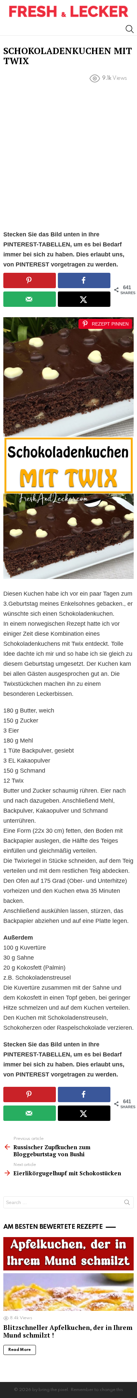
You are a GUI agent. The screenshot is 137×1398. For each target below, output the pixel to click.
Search (127, 1203)
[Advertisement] (68, 158)
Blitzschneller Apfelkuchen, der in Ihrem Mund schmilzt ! (67, 1331)
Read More (19, 1350)
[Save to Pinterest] (29, 280)
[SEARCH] (130, 29)
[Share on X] (84, 299)
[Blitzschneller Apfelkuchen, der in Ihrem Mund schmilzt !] (68, 1274)
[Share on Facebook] (84, 280)
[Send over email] (29, 299)
